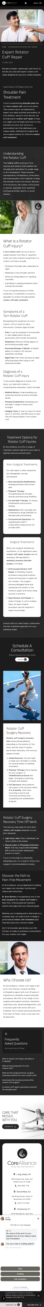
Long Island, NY (24, 1174)
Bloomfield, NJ (24, 1191)
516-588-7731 (19, 1297)
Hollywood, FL (24, 1209)
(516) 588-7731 (23, 1186)
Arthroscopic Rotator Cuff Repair (22, 47)
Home (4, 47)
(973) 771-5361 (23, 1203)
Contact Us (22, 659)
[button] (4, 1298)
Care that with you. (10, 1116)
